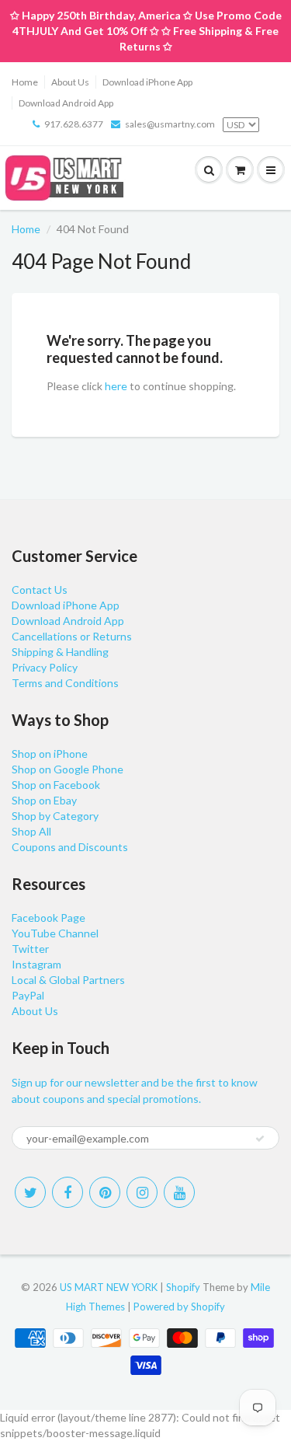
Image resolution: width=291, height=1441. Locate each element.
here (116, 386)
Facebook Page (48, 917)
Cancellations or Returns (72, 636)
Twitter (30, 948)
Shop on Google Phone (67, 769)
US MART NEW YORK (109, 1287)
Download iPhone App (147, 82)
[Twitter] (30, 1192)
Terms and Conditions (65, 682)
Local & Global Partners (68, 979)
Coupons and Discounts (70, 846)
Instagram (36, 964)
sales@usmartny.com (170, 124)
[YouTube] (179, 1192)
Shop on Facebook (56, 784)
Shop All (31, 831)
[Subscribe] (260, 1138)
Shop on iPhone (50, 753)
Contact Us (40, 589)
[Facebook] (67, 1192)
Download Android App (66, 103)
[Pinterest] (104, 1192)
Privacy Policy (45, 667)
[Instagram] (142, 1192)
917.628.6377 (73, 124)
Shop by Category (55, 815)
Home (25, 82)
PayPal (28, 995)
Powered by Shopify (179, 1306)
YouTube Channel (55, 933)
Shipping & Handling (60, 651)
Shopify (183, 1287)
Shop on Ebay (44, 800)
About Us (70, 82)
